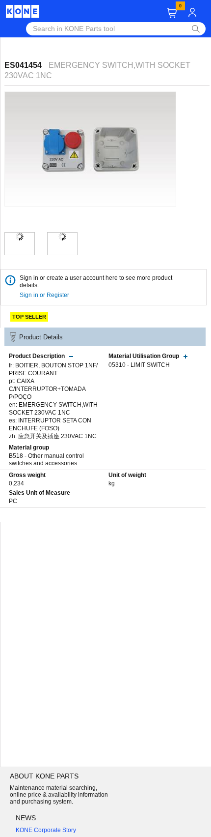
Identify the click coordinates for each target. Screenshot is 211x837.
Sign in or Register (45, 295)
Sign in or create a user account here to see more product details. (96, 281)
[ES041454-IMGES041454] (62, 236)
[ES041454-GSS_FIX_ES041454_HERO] (20, 236)
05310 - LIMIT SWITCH (139, 364)
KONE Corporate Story (46, 830)
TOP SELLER (29, 317)
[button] (172, 13)
